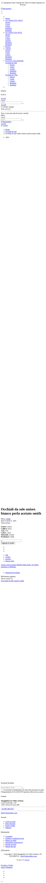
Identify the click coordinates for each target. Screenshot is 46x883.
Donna (7, 22)
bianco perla (9, 561)
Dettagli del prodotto (12, 573)
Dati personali (10, 824)
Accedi (3, 98)
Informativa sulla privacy (14, 842)
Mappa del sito (10, 846)
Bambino (8, 28)
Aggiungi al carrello (8, 543)
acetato (7, 557)
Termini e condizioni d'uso (14, 838)
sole (6, 555)
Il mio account (10, 822)
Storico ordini (10, 826)
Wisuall (27, 860)
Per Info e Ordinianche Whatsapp (7, 866)
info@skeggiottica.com (9, 813)
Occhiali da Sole (11, 63)
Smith (8, 519)
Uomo (7, 24)
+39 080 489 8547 (7, 809)
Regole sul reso (10, 844)
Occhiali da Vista (11, 75)
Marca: (3, 519)
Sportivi (8, 41)
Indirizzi (8, 828)
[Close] (2, 13)
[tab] (23, 566)
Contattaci (9, 836)
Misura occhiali (10, 840)
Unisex (7, 26)
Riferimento (5, 576)
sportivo (8, 559)
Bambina (8, 30)
